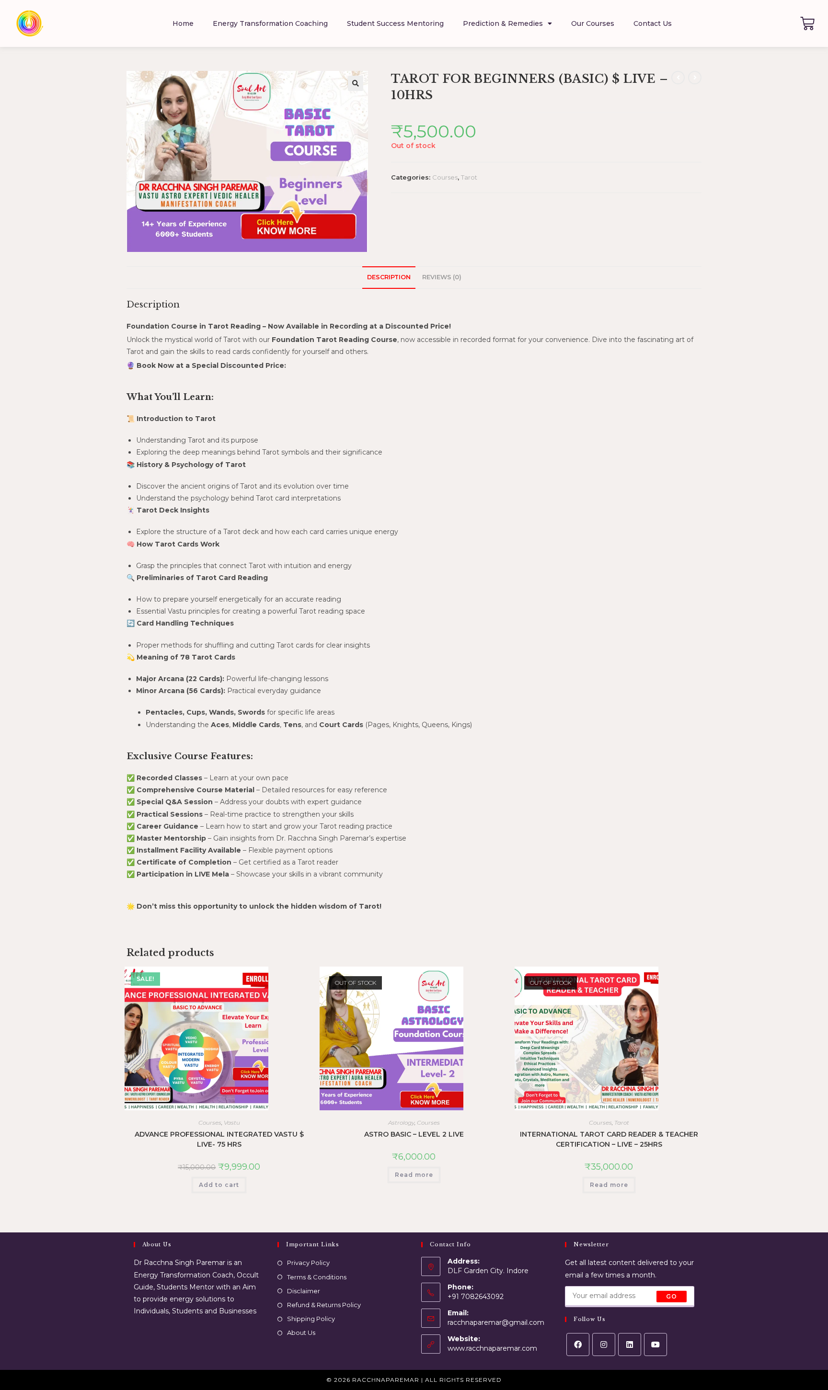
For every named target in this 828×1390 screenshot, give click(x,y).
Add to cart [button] (219, 1184)
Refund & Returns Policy (324, 1305)
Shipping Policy (311, 1318)
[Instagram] (603, 1344)
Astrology (401, 1122)
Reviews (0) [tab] (441, 277)
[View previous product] (678, 77)
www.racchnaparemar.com (492, 1348)
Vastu (232, 1122)
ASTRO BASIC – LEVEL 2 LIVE (414, 1134)
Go (671, 1296)
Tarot (469, 177)
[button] (355, 83)
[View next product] (695, 77)
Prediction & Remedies (503, 23)
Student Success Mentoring (395, 23)
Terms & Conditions (316, 1277)
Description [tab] (389, 277)
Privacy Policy (308, 1262)
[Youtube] (655, 1344)
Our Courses (592, 23)
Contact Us (652, 23)
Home (183, 23)
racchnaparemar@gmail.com (496, 1322)
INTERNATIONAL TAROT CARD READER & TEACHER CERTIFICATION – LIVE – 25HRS (609, 1139)
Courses (445, 177)
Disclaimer (303, 1291)
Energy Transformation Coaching (270, 23)
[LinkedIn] (629, 1344)
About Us (301, 1332)
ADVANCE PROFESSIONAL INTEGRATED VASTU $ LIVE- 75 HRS (219, 1139)
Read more (414, 1174)
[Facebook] (577, 1344)
